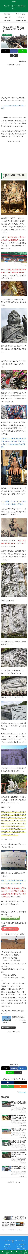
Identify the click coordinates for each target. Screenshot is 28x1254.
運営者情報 (7, 1244)
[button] (14, 55)
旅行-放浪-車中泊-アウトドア (9, 1027)
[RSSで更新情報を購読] (20, 1086)
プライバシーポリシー (20, 1244)
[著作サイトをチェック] (7, 1082)
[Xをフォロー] (20, 1082)
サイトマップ (20, 1246)
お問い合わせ (7, 1249)
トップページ (7, 1246)
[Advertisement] (14, 80)
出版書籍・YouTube (21, 1249)
